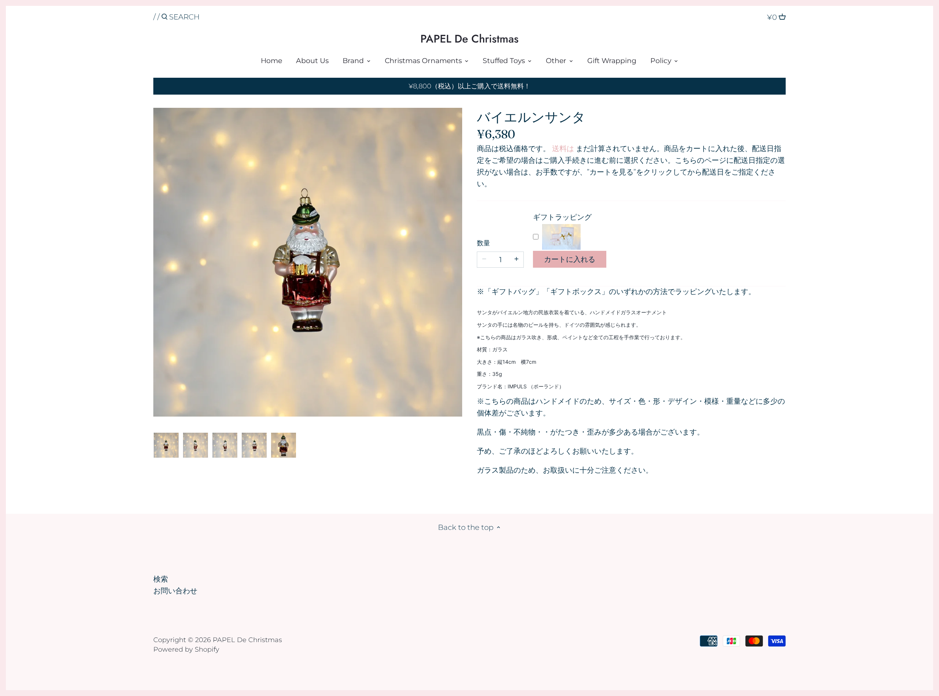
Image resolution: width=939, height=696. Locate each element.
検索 (160, 579)
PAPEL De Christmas (469, 38)
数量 (483, 243)
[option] (166, 445)
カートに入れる (569, 259)
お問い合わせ (175, 590)
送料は (563, 148)
